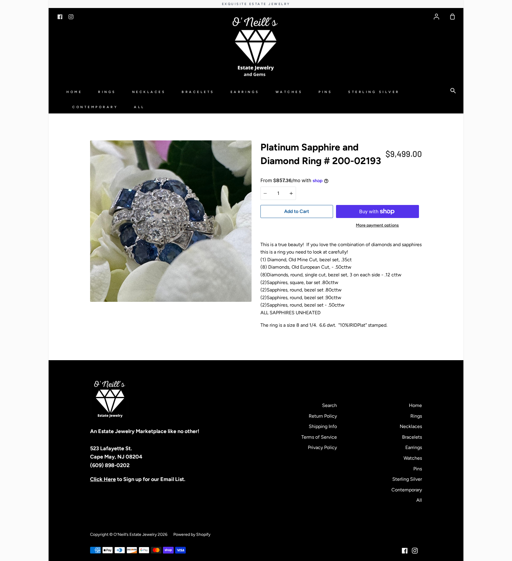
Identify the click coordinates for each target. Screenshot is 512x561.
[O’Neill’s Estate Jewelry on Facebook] (405, 551)
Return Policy (323, 416)
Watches (289, 92)
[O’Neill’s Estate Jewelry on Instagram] (415, 551)
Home (74, 92)
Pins (325, 92)
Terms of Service (319, 437)
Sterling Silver (374, 92)
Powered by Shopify (191, 534)
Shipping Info (323, 426)
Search (329, 405)
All (139, 107)
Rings (107, 92)
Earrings (245, 92)
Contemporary (95, 107)
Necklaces (149, 92)
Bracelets (198, 92)
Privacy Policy (322, 447)
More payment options (377, 225)
